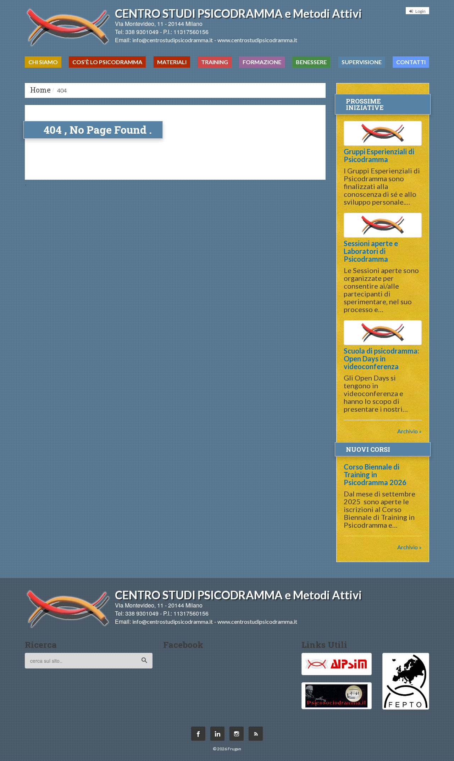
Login (420, 11)
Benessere (311, 62)
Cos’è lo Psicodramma (107, 62)
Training (214, 62)
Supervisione (362, 62)
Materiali (172, 62)
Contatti (411, 62)
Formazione (262, 62)
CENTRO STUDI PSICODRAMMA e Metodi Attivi (238, 13)
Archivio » (409, 431)
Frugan (234, 748)
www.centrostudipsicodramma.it (257, 40)
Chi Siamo (43, 62)
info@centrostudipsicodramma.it (172, 40)
